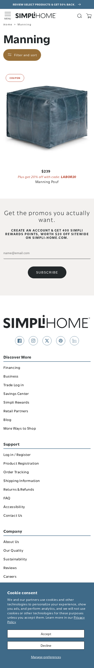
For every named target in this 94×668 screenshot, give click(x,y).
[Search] (79, 15)
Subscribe (47, 272)
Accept (46, 633)
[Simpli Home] (36, 15)
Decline (46, 645)
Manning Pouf (47, 181)
